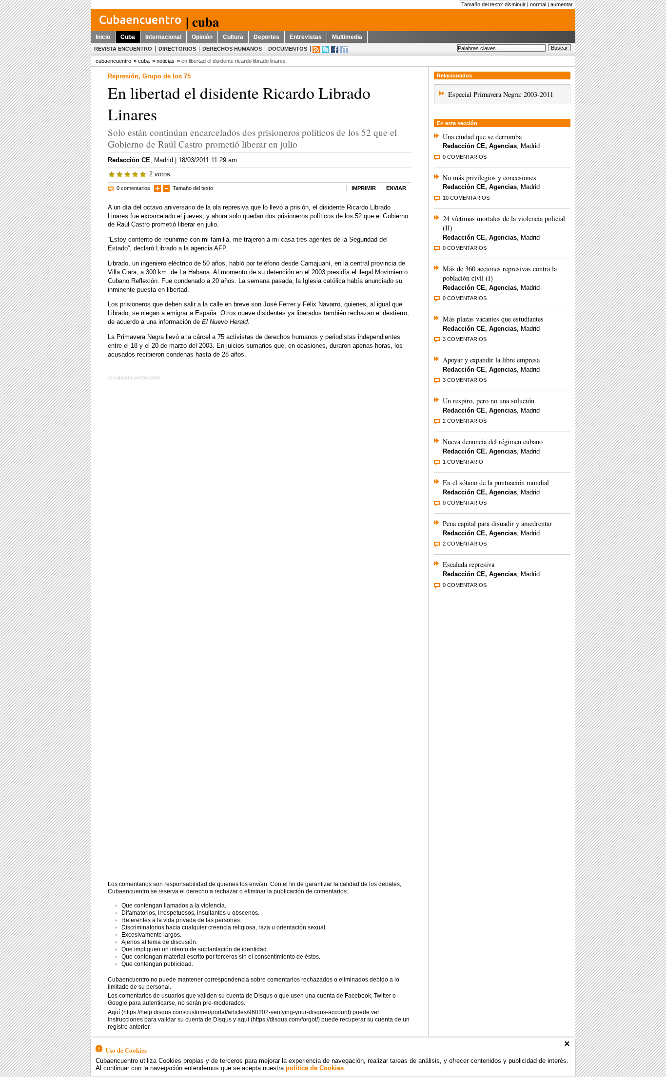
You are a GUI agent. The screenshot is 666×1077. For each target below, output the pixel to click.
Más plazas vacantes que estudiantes (493, 318)
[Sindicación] (316, 49)
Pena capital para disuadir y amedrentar (497, 523)
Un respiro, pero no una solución (488, 400)
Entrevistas (306, 37)
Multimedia (347, 37)
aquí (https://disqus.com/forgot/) (278, 1019)
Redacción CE (129, 160)
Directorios (177, 49)
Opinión (202, 37)
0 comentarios (133, 188)
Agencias (503, 146)
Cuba (127, 37)
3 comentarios (465, 339)
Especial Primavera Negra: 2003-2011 (500, 94)
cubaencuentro (113, 61)
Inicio (103, 37)
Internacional (163, 37)
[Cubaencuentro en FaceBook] (334, 49)
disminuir (515, 4)
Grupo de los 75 (166, 76)
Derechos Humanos (232, 49)
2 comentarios (465, 421)
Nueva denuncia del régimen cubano (493, 441)
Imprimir (364, 188)
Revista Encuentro (123, 49)
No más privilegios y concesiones (489, 177)
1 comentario (463, 462)
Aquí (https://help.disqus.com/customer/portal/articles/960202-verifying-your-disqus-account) (229, 1012)
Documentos (287, 49)
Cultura (233, 37)
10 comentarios (466, 198)
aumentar (561, 4)
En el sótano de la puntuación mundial (496, 482)
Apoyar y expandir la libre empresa (491, 359)
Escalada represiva (468, 564)
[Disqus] (259, 508)
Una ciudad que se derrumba (482, 136)
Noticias (166, 61)
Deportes (266, 37)
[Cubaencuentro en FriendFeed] (344, 49)
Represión (123, 76)
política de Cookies (315, 1068)
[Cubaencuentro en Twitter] (325, 49)
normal (538, 4)
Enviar (396, 188)
